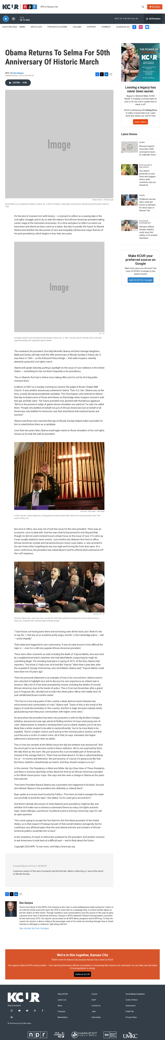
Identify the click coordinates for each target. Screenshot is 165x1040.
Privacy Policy (131, 1017)
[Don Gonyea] (11, 909)
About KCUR (63, 994)
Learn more (140, 121)
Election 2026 (10, 27)
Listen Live (62, 1000)
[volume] (13, 19)
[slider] (17, 18)
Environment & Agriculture (145, 166)
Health (142, 142)
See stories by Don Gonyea (34, 928)
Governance (130, 1006)
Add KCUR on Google (140, 280)
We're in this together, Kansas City (82, 955)
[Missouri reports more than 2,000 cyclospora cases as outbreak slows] (129, 147)
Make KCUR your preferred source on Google (140, 259)
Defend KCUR (82, 974)
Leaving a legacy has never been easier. (140, 89)
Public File (130, 1011)
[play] (6, 18)
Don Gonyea (18, 73)
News (22, 27)
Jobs (94, 1011)
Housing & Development (145, 222)
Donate (156, 6)
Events (94, 994)
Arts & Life (36, 27)
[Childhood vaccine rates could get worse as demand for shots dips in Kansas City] (129, 200)
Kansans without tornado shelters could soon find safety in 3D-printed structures (148, 232)
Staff (94, 1000)
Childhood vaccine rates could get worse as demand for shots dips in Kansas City (147, 205)
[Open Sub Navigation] (27, 27)
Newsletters (63, 1017)
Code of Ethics (131, 1000)
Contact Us (96, 1006)
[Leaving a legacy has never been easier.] (140, 62)
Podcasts (61, 1011)
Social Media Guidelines (135, 994)
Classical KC (123, 27)
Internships (96, 1017)
